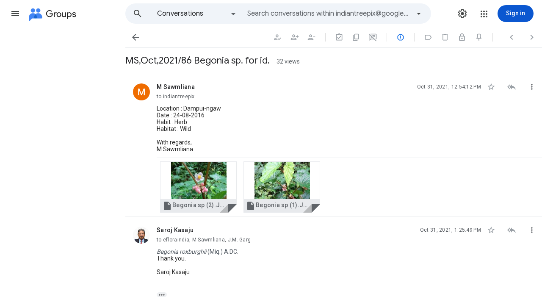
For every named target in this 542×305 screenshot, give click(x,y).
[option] (196, 13)
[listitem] (333, 144)
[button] (15, 13)
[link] (198, 187)
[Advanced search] (419, 13)
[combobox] (328, 13)
